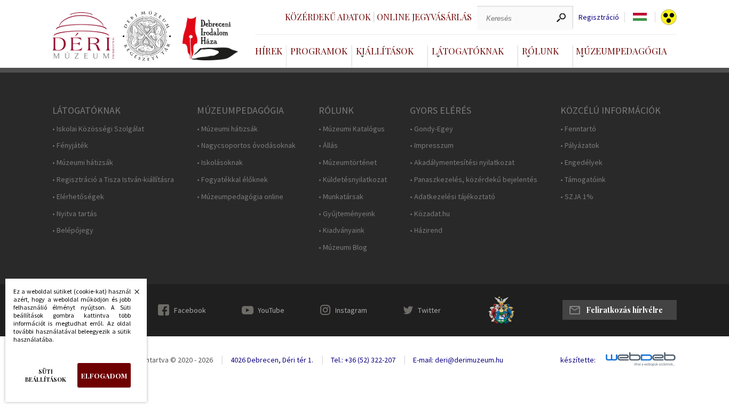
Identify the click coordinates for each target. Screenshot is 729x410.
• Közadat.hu (430, 213)
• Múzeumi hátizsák (82, 162)
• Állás (328, 145)
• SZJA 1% (576, 196)
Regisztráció (599, 17)
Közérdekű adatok (328, 17)
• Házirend (426, 230)
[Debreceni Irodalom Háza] (210, 38)
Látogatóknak (468, 51)
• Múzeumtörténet (348, 162)
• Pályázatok (579, 145)
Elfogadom (104, 375)
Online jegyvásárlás (424, 17)
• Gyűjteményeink (347, 213)
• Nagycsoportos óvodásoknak (246, 145)
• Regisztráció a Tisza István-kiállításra (113, 179)
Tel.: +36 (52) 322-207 (363, 360)
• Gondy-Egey (431, 128)
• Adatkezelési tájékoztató (452, 196)
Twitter (429, 310)
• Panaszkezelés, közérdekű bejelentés (473, 179)
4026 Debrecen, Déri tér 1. (272, 360)
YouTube (271, 310)
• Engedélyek (581, 162)
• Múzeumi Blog (343, 247)
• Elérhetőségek (78, 196)
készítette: (578, 360)
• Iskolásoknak (220, 162)
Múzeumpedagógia (621, 51)
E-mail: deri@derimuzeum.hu (458, 360)
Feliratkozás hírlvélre (624, 310)
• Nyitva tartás (74, 213)
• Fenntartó (578, 128)
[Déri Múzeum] (83, 35)
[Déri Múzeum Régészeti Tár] (147, 36)
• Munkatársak (341, 196)
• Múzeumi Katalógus (352, 128)
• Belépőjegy (72, 230)
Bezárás (131, 294)
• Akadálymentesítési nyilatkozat (462, 162)
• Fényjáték (70, 145)
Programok (318, 51)
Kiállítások (385, 51)
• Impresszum (432, 145)
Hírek (268, 51)
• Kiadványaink (341, 230)
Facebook (190, 310)
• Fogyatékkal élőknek (232, 179)
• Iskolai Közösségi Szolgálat (98, 128)
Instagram (351, 310)
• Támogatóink (583, 179)
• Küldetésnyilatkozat (353, 179)
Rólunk (540, 51)
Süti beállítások (45, 375)
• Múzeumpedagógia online (240, 196)
